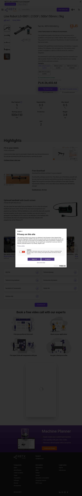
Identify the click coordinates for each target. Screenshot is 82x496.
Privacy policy (21, 246)
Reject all (34, 259)
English (19, 231)
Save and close (41, 262)
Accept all (47, 259)
